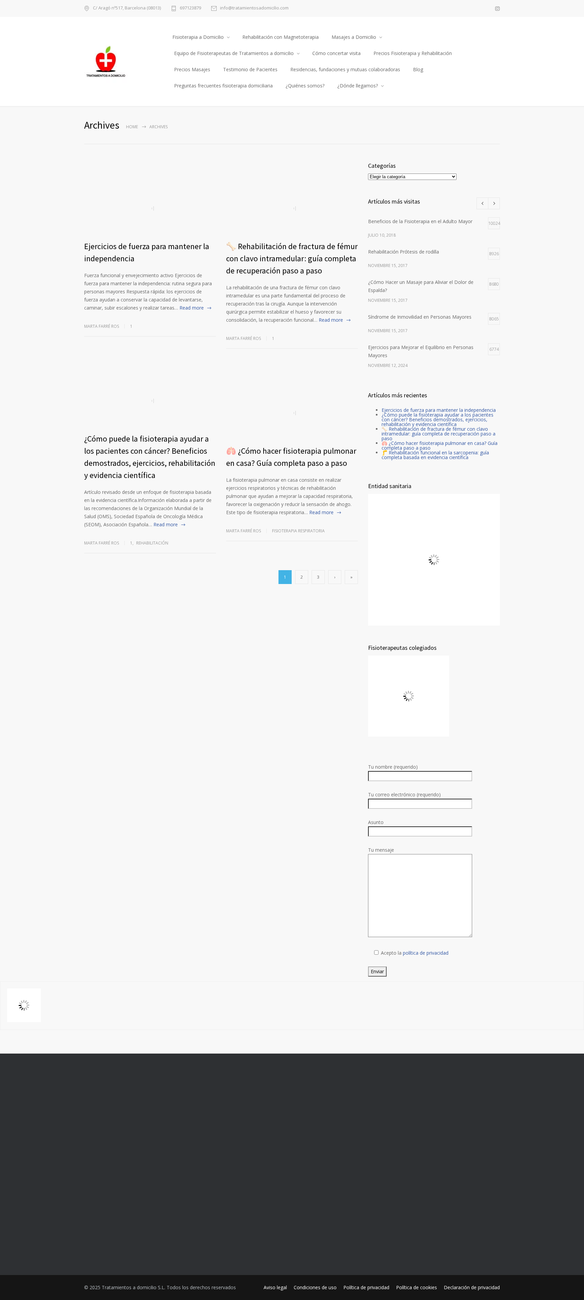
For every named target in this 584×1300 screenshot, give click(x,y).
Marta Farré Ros (101, 326)
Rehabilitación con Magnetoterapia (280, 37)
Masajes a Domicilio (354, 37)
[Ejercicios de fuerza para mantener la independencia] (150, 208)
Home (132, 127)
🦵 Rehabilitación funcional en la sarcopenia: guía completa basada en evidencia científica (435, 454)
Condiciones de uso (315, 1287)
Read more (191, 307)
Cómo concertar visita (336, 53)
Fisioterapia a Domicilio (198, 37)
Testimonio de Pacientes (250, 69)
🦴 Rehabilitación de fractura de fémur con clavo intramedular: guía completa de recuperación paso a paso (292, 258)
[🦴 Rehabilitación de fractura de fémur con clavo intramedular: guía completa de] (292, 208)
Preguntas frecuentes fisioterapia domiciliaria (223, 85)
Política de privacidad (366, 1287)
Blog (418, 69)
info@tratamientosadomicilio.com (254, 8)
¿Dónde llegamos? (357, 85)
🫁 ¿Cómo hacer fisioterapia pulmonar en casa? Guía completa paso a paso (439, 445)
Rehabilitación (152, 543)
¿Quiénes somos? (305, 85)
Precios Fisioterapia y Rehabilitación (412, 53)
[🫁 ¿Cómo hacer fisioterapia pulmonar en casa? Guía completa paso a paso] (292, 413)
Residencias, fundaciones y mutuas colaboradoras (345, 69)
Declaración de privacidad (472, 1287)
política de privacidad (425, 953)
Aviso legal (275, 1287)
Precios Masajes (192, 69)
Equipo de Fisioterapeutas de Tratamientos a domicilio (234, 53)
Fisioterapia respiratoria (298, 531)
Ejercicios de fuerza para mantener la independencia (439, 410)
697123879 (190, 8)
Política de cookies (416, 1287)
